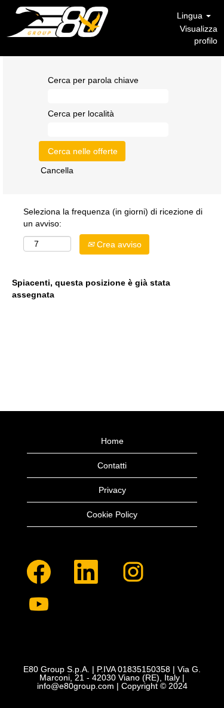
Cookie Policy (112, 514)
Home (112, 441)
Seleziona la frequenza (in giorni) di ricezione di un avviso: (112, 217)
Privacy (112, 490)
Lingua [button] (191, 15)
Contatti (112, 465)
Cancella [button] (57, 170)
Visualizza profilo (198, 34)
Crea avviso (118, 244)
